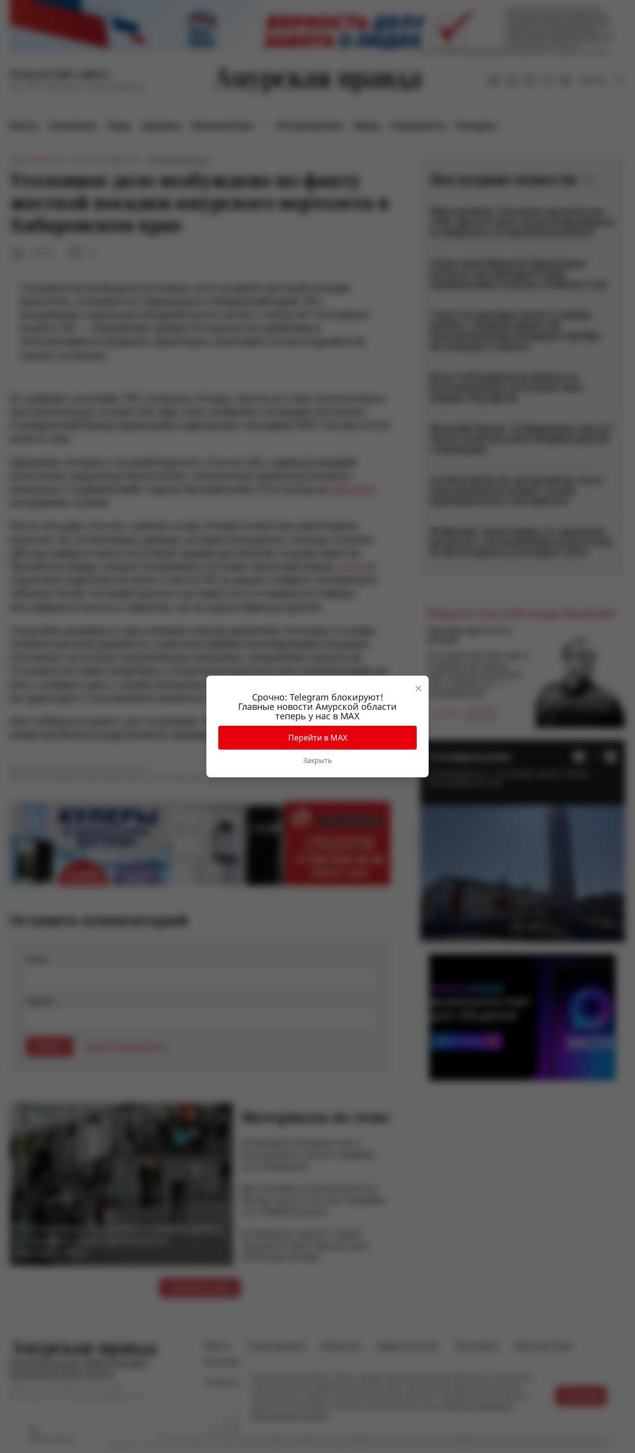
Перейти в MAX (317, 737)
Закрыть (317, 760)
